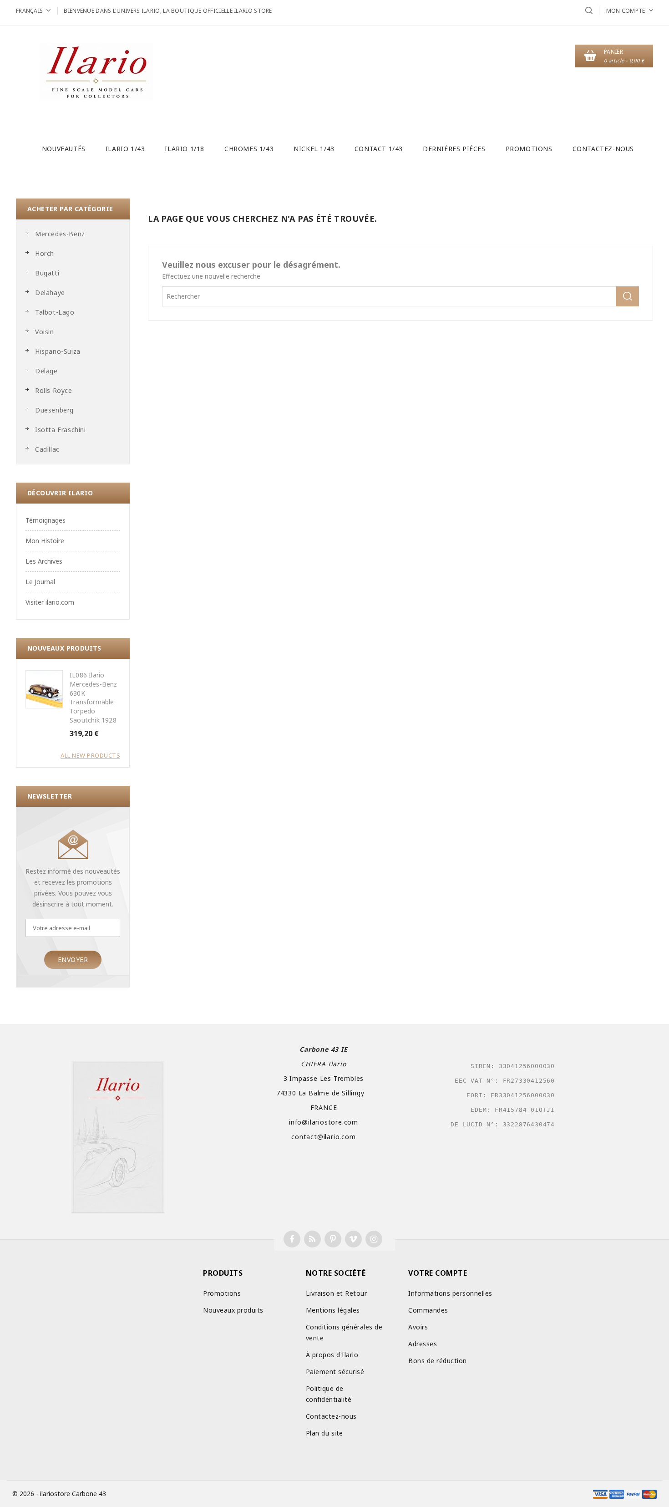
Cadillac (47, 449)
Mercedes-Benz (60, 233)
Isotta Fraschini (60, 429)
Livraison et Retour (336, 1293)
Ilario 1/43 (125, 148)
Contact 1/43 (379, 148)
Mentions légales (333, 1310)
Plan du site (324, 1433)
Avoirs (418, 1327)
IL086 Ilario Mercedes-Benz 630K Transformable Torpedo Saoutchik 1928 (93, 697)
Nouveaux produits (233, 1310)
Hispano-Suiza (58, 351)
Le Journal (40, 581)
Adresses (422, 1343)
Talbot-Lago (55, 312)
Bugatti (47, 273)
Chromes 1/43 (249, 148)
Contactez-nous (603, 148)
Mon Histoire (44, 540)
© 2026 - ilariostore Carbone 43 (59, 1493)
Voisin (44, 331)
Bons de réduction (437, 1360)
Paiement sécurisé (335, 1371)
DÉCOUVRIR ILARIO (60, 493)
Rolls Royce (53, 390)
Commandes (428, 1310)
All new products (90, 755)
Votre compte (437, 1273)
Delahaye (50, 292)
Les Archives (43, 561)
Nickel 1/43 (314, 148)
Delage (46, 371)
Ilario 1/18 (184, 148)
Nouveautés (64, 148)
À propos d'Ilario (332, 1354)
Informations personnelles (450, 1293)
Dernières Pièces (454, 148)
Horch (44, 253)
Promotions (529, 148)
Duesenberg (54, 410)
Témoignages (45, 520)
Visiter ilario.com (49, 602)
